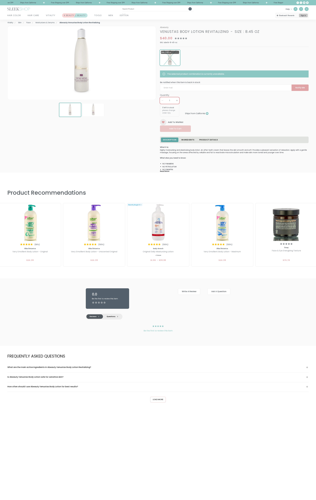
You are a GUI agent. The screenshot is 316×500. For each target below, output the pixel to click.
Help (288, 9)
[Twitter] (301, 2)
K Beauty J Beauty (75, 15)
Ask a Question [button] (218, 291)
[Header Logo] (18, 8)
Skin (19, 22)
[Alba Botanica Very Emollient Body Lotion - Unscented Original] (94, 222)
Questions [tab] (111, 316)
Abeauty (164, 27)
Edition (124, 15)
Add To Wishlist (175, 122)
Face (28, 22)
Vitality (50, 15)
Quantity (164, 95)
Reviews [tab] (93, 316)
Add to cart (175, 128)
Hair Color (14, 15)
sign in (303, 15)
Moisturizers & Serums (45, 22)
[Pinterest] (307, 2)
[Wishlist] (301, 9)
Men (111, 15)
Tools (98, 15)
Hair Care (33, 15)
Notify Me (300, 87)
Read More (164, 171)
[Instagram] (304, 2)
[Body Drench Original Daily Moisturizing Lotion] (158, 222)
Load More (158, 399)
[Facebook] (297, 2)
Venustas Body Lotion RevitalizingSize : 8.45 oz (209, 31)
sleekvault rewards (286, 15)
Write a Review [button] (189, 291)
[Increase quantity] (177, 100)
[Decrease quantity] (162, 100)
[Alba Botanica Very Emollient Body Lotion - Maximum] (222, 222)
